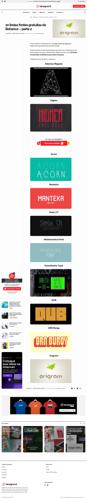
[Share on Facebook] (72, 388)
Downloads (29, 1)
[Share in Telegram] (77, 388)
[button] (81, 1)
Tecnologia (12, 326)
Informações (49, 464)
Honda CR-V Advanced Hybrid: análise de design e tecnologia (15, 314)
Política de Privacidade (51, 472)
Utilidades (12, 336)
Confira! (58, 1)
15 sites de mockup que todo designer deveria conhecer (15, 344)
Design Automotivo (13, 317)
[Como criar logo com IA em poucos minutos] (5, 335)
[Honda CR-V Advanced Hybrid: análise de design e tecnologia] (5, 315)
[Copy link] (80, 388)
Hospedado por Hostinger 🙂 (7, 497)
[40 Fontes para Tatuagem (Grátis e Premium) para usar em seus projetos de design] (75, 439)
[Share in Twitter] (74, 388)
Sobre (47, 467)
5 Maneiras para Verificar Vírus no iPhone (15, 323)
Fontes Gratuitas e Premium (18, 33)
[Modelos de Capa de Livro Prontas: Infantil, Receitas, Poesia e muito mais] (11, 439)
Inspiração (4, 472)
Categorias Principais (7, 464)
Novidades (4, 474)
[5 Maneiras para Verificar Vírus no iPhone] (5, 325)
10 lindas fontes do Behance (61, 43)
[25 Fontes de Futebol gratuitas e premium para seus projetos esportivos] (33, 439)
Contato (48, 469)
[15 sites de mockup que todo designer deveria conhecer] (5, 345)
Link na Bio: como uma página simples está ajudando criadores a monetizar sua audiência (15, 304)
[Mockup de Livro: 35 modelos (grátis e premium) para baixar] (54, 439)
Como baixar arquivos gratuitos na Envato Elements (44, 1)
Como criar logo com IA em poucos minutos (15, 333)
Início (31, 17)
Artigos (11, 308)
